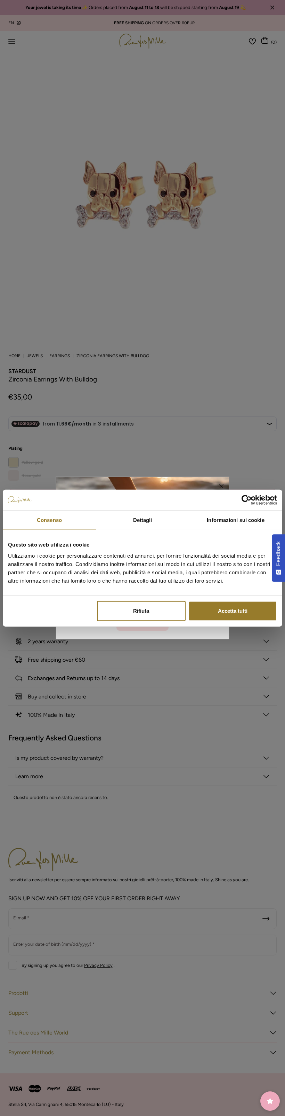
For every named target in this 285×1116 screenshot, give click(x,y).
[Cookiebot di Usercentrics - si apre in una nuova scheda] (246, 500)
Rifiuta (141, 610)
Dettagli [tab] (142, 520)
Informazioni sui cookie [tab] (235, 520)
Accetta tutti (232, 610)
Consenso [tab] (49, 520)
